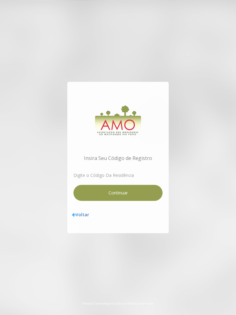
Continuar (118, 193)
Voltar (82, 214)
